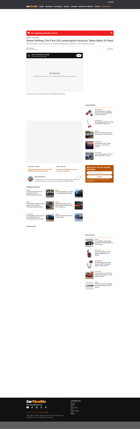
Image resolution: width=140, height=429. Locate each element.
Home (28, 37)
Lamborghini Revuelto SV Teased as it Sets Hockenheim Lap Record (34, 193)
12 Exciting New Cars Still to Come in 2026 (63, 216)
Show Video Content (54, 73)
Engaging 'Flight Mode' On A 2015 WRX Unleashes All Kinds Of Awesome (40, 170)
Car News (35, 37)
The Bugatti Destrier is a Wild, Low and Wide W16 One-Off (64, 192)
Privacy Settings (75, 410)
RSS (72, 409)
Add (79, 55)
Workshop (106, 6)
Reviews (48, 6)
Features (58, 6)
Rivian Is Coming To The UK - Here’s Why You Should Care (104, 133)
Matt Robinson (30, 48)
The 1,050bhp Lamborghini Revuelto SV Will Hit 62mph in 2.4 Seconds (104, 242)
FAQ (72, 406)
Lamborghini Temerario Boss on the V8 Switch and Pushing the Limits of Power (35, 217)
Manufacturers (85, 6)
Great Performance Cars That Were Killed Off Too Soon (104, 154)
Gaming (74, 6)
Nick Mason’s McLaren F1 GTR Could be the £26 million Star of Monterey (64, 205)
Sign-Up (73, 413)
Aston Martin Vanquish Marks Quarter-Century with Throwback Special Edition (35, 205)
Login (72, 412)
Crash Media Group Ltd (36, 412)
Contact (73, 404)
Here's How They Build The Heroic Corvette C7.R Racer (67, 170)
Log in (111, 2)
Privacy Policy (90, 180)
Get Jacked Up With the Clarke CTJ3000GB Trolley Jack (104, 122)
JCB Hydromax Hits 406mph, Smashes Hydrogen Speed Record (104, 285)
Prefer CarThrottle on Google (40, 54)
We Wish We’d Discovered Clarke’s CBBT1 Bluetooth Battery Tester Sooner (103, 264)
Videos (66, 6)
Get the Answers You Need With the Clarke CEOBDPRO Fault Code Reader (103, 113)
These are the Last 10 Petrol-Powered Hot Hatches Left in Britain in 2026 (103, 275)
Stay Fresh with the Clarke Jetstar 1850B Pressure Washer (103, 253)
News (41, 6)
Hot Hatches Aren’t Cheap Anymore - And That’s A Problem (103, 145)
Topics (97, 6)
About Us (73, 403)
